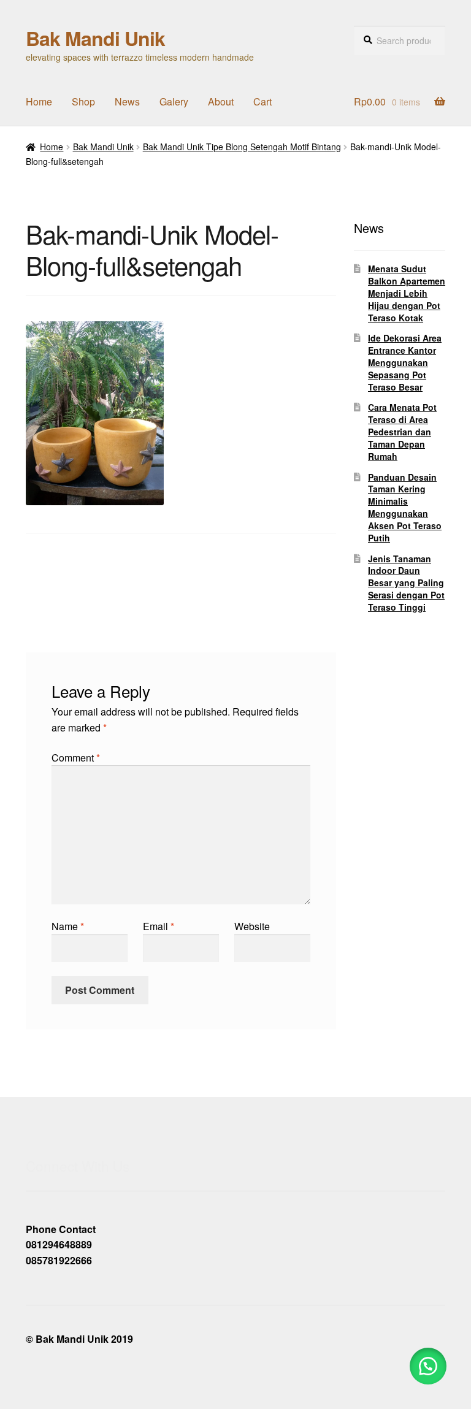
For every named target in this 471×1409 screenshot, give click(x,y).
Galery (173, 101)
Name (68, 926)
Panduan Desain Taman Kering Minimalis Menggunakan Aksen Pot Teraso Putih (405, 507)
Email (158, 926)
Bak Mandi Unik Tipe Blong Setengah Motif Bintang (242, 146)
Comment (76, 757)
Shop (83, 101)
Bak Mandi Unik (95, 38)
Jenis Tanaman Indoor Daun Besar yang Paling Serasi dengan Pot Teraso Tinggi (406, 582)
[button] (428, 1366)
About (221, 101)
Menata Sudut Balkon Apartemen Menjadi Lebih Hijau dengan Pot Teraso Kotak (406, 292)
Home (39, 101)
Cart (262, 101)
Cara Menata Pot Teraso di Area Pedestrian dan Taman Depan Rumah (402, 431)
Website (252, 926)
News (127, 101)
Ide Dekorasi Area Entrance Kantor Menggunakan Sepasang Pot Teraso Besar (405, 362)
